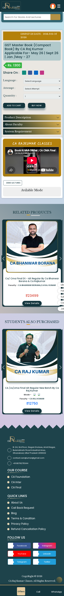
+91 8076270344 (20, 463)
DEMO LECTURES (13, 183)
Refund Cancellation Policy (28, 529)
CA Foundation (20, 477)
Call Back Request (22, 508)
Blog (14, 513)
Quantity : (9, 95)
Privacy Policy (20, 524)
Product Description (18, 117)
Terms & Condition (23, 518)
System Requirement (18, 131)
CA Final (16, 487)
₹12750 (32, 403)
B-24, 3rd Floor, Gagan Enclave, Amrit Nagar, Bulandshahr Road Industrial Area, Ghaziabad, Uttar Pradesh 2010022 (34, 450)
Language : (10, 80)
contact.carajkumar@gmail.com (28, 457)
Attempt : (9, 87)
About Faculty (14, 124)
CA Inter (16, 482)
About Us (16, 502)
